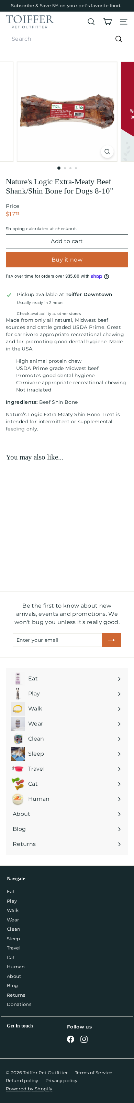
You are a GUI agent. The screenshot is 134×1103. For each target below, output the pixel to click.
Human (16, 966)
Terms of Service (94, 1072)
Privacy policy (61, 1080)
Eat (11, 891)
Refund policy (22, 1080)
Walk (13, 910)
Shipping (15, 228)
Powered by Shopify (29, 1088)
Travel (14, 948)
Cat (11, 957)
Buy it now (67, 259)
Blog (12, 985)
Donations (19, 1004)
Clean (14, 929)
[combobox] (67, 39)
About (14, 976)
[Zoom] (107, 151)
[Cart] (107, 22)
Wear (13, 919)
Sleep (13, 938)
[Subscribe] (111, 640)
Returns (16, 995)
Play (12, 901)
